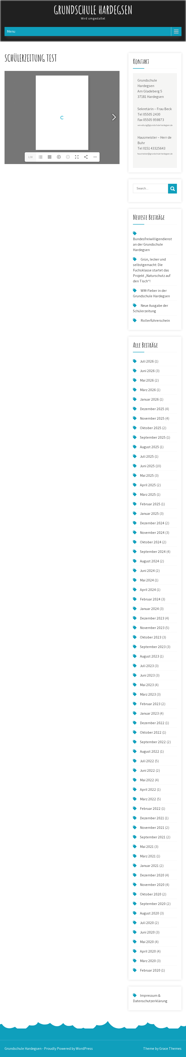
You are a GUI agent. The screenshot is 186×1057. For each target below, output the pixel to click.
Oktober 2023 (150, 637)
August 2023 (149, 656)
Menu (11, 31)
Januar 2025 (149, 513)
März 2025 (148, 494)
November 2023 (152, 627)
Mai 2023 (147, 684)
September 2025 (153, 437)
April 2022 (148, 789)
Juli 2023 (147, 665)
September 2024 (153, 551)
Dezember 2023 (152, 618)
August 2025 (149, 447)
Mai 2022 (147, 780)
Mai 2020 (147, 941)
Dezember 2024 (152, 523)
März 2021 (148, 856)
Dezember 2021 (152, 818)
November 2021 (152, 827)
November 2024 (152, 532)
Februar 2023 (150, 703)
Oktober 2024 (150, 542)
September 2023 (153, 646)
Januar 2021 (149, 865)
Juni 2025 (147, 466)
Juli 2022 (147, 761)
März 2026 (148, 389)
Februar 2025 (150, 504)
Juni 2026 (147, 370)
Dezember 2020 (152, 875)
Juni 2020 (147, 932)
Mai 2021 (147, 846)
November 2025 (152, 418)
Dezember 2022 (152, 723)
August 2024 (149, 561)
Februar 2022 (150, 808)
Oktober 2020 (150, 894)
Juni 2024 (147, 570)
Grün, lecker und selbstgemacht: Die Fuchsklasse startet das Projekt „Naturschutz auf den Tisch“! (151, 270)
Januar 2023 (149, 713)
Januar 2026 (149, 399)
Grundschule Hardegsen (93, 9)
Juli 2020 (147, 922)
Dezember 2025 (152, 408)
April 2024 (148, 589)
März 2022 (148, 799)
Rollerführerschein (155, 320)
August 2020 (149, 913)
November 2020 (152, 884)
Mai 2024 (147, 580)
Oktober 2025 (150, 428)
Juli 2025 (147, 456)
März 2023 (148, 694)
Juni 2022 (147, 770)
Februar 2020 (150, 970)
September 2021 (152, 837)
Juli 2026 (147, 361)
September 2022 (153, 742)
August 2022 (149, 751)
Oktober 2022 (151, 732)
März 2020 (148, 960)
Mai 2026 (147, 380)
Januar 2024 (149, 608)
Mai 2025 (147, 475)
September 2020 (153, 903)
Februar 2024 (150, 599)
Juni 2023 (147, 675)
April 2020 (148, 951)
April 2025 (148, 485)
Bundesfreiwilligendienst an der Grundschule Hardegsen (152, 244)
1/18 (30, 157)
